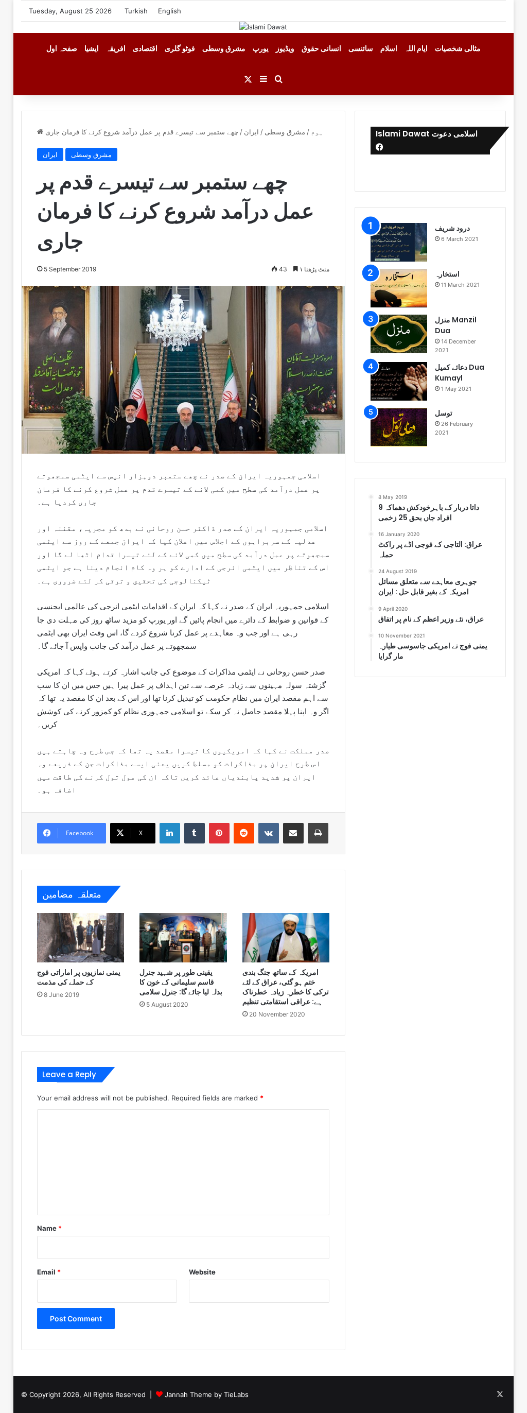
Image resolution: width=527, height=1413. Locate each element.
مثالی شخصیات (458, 48)
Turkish (136, 11)
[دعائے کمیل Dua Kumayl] (399, 381)
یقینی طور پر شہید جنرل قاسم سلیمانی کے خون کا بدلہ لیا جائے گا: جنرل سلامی (180, 982)
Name (49, 1228)
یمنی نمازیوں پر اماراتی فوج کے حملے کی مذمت (78, 977)
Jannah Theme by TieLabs (207, 1394)
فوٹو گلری (180, 48)
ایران (251, 132)
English (169, 11)
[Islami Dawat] (263, 26)
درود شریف (452, 228)
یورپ (261, 48)
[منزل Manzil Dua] (399, 334)
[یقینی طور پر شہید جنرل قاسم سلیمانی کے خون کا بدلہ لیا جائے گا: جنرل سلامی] (183, 937)
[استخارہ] (399, 288)
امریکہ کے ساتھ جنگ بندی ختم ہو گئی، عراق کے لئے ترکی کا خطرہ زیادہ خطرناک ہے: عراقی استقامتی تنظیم (285, 987)
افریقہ (116, 48)
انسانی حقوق (321, 48)
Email (49, 1272)
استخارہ (447, 274)
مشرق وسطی (223, 48)
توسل (443, 413)
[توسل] (399, 427)
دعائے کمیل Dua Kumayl (459, 372)
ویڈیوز (285, 48)
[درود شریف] (399, 242)
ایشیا (91, 48)
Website (202, 1272)
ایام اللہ (416, 48)
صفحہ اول (61, 48)
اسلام (388, 48)
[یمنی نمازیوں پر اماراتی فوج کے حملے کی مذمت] (81, 937)
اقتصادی (145, 48)
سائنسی (360, 48)
